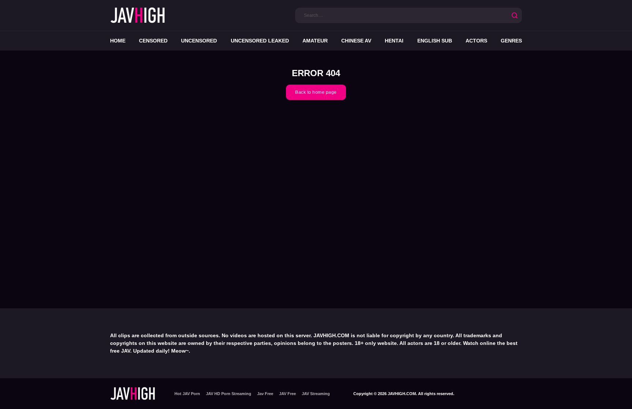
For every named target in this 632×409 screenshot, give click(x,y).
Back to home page (316, 92)
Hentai (394, 41)
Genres (511, 41)
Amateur (315, 41)
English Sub (434, 41)
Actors (476, 41)
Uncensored (199, 41)
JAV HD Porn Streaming (228, 393)
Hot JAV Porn (187, 393)
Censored (153, 41)
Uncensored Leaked (260, 41)
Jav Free (265, 393)
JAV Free (287, 393)
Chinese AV (356, 41)
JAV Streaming (316, 393)
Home (117, 41)
